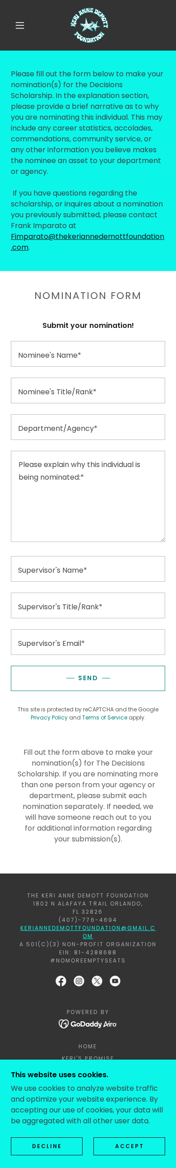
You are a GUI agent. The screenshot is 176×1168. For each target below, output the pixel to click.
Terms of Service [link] (104, 717)
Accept (129, 1146)
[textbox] (88, 354)
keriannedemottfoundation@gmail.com (88, 932)
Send (88, 677)
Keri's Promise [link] (88, 1058)
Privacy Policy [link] (49, 717)
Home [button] (88, 1046)
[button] (20, 25)
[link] (89, 25)
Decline (47, 1146)
